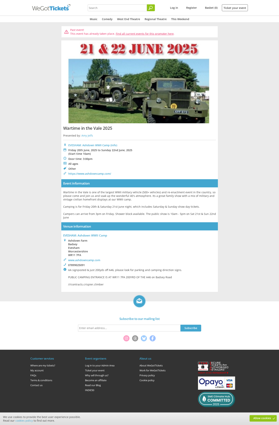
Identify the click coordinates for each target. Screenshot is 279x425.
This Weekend (180, 19)
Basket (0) (211, 7)
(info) (113, 145)
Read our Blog (93, 385)
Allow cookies (262, 418)
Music (93, 19)
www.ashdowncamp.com (84, 260)
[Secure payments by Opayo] (216, 388)
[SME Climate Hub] (216, 406)
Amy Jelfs (87, 135)
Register (191, 7)
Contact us (36, 385)
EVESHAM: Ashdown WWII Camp (89, 145)
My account (37, 370)
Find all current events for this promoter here (145, 33)
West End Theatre (128, 19)
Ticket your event (235, 8)
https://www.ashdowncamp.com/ (89, 173)
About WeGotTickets (151, 365)
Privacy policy (147, 375)
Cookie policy (147, 380)
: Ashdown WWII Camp (85, 235)
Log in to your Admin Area (99, 365)
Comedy (107, 19)
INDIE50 (89, 390)
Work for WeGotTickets (153, 370)
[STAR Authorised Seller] (213, 373)
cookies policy (24, 420)
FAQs (33, 375)
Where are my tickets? (42, 365)
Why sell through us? (97, 375)
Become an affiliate (95, 380)
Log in (174, 7)
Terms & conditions (41, 380)
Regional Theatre (156, 19)
